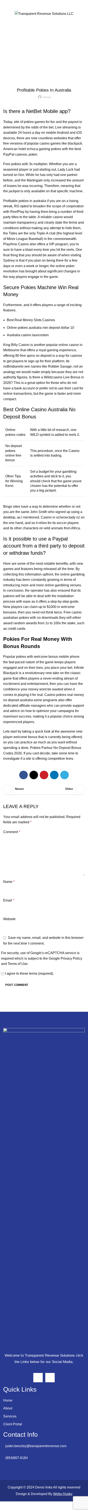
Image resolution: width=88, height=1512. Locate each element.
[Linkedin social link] (54, 775)
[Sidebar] (5, 1506)
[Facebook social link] (23, 775)
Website (9, 919)
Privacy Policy (71, 958)
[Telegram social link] (64, 775)
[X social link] (33, 775)
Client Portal (12, 1424)
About (7, 1408)
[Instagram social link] (38, 1378)
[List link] (44, 1446)
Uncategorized (44, 79)
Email (8, 900)
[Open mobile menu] (6, 14)
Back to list (44, 789)
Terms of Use (18, 964)
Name (9, 882)
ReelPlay (17, 211)
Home (7, 1400)
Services (9, 1416)
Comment (11, 832)
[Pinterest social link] (44, 775)
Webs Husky (62, 1494)
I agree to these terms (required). (29, 973)
